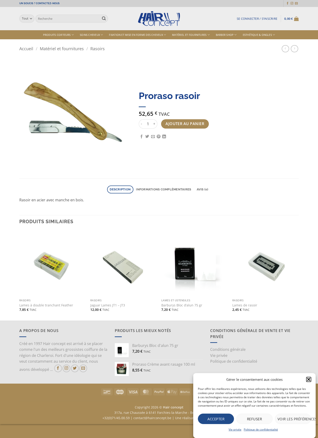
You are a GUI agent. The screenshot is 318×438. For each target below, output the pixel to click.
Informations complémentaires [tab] (163, 189)
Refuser (254, 418)
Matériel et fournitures (189, 34)
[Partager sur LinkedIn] (164, 137)
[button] (308, 379)
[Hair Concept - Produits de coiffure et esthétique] (159, 18)
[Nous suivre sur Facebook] (287, 3)
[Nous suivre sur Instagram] (292, 3)
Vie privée (235, 429)
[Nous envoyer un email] (296, 3)
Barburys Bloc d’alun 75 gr (181, 305)
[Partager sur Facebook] (141, 137)
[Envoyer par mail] (153, 137)
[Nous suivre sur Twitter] (75, 368)
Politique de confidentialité (261, 429)
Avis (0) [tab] (202, 189)
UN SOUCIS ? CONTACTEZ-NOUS (39, 3)
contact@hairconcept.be (152, 418)
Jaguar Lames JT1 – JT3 (107, 305)
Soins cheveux (90, 34)
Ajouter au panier (185, 123)
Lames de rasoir (244, 305)
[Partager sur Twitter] (147, 137)
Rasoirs (97, 48)
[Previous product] (294, 48)
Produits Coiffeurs (57, 34)
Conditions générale (228, 349)
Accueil (26, 48)
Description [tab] (120, 189)
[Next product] (285, 48)
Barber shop (224, 34)
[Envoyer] (104, 19)
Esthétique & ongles (257, 34)
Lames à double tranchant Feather (46, 305)
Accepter (215, 418)
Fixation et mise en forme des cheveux (136, 34)
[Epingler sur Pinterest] (158, 137)
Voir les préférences (294, 418)
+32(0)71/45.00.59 (116, 418)
